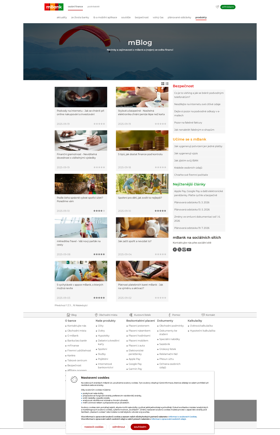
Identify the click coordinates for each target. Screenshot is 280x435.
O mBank (72, 335)
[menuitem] (175, 249)
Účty (101, 325)
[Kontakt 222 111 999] (217, 7)
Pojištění (103, 359)
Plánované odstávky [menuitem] (179, 17)
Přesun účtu (166, 359)
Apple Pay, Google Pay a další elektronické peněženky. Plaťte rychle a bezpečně (198, 193)
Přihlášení (228, 7)
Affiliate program (77, 370)
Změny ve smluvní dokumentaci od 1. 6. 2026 (197, 218)
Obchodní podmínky (171, 325)
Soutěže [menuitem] (126, 17)
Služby (102, 354)
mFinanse (73, 345)
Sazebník (164, 344)
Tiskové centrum (77, 360)
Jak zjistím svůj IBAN (186, 160)
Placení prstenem (139, 325)
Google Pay (135, 364)
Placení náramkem (139, 330)
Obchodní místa (76, 330)
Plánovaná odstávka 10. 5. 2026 (192, 209)
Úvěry (101, 330)
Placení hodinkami (139, 335)
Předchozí (60, 305)
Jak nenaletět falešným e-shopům (194, 129)
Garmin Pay (135, 369)
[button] (53, 7)
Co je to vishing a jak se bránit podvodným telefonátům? (199, 95)
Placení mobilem (138, 340)
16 (74, 305)
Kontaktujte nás (76, 325)
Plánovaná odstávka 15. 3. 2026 (191, 202)
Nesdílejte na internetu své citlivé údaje (197, 104)
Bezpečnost (74, 365)
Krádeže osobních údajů (188, 167)
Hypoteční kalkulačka (202, 330)
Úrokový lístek (167, 349)
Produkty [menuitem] (201, 17)
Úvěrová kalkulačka (201, 325)
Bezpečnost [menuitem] (142, 17)
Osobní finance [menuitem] (75, 6)
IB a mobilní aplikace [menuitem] (105, 17)
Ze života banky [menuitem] (80, 17)
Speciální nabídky (169, 339)
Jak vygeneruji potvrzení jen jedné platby (198, 146)
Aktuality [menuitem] (62, 17)
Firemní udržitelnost (79, 350)
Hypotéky (104, 335)
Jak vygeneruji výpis (186, 153)
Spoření (102, 349)
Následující (82, 305)
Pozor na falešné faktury (188, 122)
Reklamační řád (168, 354)
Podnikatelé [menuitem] (93, 6)
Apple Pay (134, 359)
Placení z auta (137, 345)
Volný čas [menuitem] (158, 17)
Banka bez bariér (77, 340)
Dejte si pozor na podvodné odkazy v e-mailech (197, 113)
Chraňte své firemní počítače (191, 175)
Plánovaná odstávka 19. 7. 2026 (191, 228)
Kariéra (71, 355)
